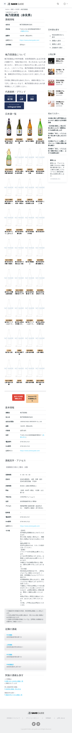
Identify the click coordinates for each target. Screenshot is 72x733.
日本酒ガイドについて (13, 718)
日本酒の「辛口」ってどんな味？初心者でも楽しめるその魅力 (60, 71)
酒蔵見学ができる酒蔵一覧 (13, 695)
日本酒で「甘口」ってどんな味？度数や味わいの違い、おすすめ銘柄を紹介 (57, 151)
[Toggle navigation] (5, 4)
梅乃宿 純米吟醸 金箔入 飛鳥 (40, 142)
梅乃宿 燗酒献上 (30, 263)
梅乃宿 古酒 (8, 352)
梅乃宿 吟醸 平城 (19, 353)
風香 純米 (19, 382)
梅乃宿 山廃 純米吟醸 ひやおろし (19, 323)
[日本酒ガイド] (16, 4)
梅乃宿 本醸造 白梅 (30, 172)
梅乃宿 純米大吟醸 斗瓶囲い (9, 263)
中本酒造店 (10, 664)
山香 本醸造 (40, 352)
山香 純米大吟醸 (9, 383)
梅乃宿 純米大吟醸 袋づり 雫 (19, 293)
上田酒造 (9, 645)
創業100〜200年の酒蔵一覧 (14, 681)
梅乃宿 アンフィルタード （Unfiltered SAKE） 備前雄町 (9, 323)
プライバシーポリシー (32, 718)
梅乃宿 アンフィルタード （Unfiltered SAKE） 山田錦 (29, 323)
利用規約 (48, 718)
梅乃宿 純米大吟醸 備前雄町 (9, 172)
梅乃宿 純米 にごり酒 (40, 202)
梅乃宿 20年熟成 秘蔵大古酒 (29, 202)
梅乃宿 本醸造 (30, 141)
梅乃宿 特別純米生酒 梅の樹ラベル (40, 172)
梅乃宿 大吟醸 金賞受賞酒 (9, 293)
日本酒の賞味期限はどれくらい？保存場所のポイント (60, 60)
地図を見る (24, 31)
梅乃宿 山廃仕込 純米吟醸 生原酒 (19, 172)
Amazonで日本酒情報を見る (32, 398)
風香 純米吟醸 (30, 382)
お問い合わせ (61, 718)
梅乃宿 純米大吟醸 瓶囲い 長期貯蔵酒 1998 (9, 202)
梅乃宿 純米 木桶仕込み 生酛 (19, 263)
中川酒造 (9, 635)
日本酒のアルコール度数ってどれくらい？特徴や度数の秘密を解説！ (60, 92)
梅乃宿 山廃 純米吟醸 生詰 (40, 323)
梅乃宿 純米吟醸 (19, 142)
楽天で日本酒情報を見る (18, 397)
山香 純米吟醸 (30, 352)
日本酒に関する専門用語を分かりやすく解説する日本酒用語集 (57, 120)
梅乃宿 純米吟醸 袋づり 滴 (30, 293)
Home (7, 9)
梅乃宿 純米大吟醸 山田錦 (9, 142)
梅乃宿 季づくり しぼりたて (9, 232)
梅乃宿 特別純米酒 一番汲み (19, 202)
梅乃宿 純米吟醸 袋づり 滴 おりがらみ (40, 293)
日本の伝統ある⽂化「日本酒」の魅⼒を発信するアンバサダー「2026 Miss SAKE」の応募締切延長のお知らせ (60, 81)
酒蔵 (12, 9)
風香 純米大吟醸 (40, 383)
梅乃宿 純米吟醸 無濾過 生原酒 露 (40, 263)
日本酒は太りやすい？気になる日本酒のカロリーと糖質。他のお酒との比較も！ (60, 103)
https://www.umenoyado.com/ (29, 40)
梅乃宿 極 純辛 (40, 231)
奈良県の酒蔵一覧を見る (13, 689)
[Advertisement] (57, 18)
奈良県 (17, 9)
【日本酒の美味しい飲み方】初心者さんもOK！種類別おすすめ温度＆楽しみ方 (57, 128)
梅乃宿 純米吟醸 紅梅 (19, 232)
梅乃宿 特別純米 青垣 (30, 232)
